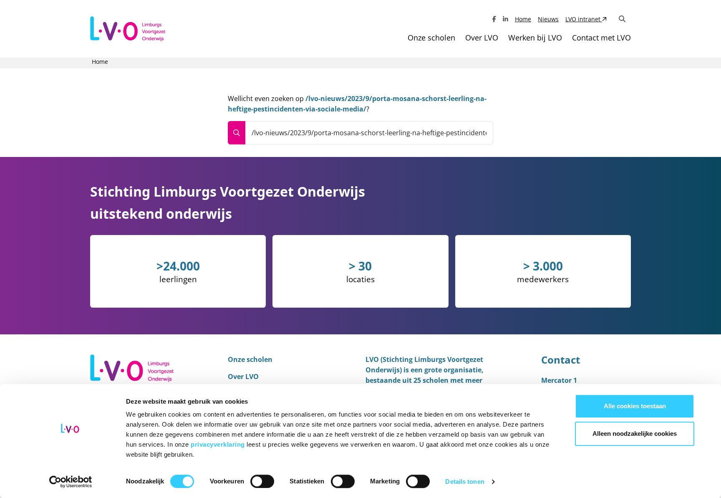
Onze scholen (431, 38)
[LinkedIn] (505, 19)
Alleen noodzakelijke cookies (634, 433)
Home (523, 19)
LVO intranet (583, 19)
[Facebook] (494, 19)
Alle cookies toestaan (635, 406)
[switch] (262, 481)
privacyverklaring (219, 444)
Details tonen (464, 481)
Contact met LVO (601, 38)
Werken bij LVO (535, 38)
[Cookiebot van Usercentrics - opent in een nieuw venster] (70, 481)
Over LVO (481, 38)
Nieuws (548, 19)
